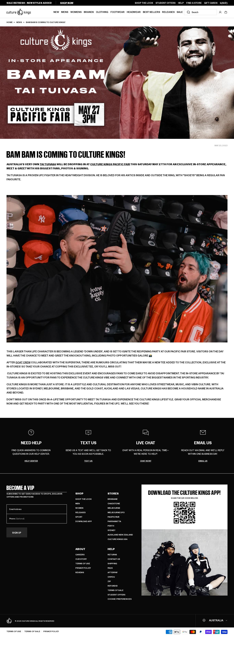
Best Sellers (151, 11)
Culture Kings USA (117, 539)
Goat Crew (22, 362)
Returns (112, 554)
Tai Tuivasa (48, 164)
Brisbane (113, 499)
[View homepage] (19, 11)
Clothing (102, 11)
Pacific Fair (113, 516)
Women (79, 507)
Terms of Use (82, 563)
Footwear (117, 11)
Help (111, 549)
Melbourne (114, 507)
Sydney (111, 530)
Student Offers (116, 594)
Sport (78, 516)
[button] (225, 12)
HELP (181, 3)
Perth (111, 525)
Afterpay (113, 572)
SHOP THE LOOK (144, 3)
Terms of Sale (115, 590)
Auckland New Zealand (120, 534)
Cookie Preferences (120, 599)
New (56, 11)
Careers (80, 554)
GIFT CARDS (211, 3)
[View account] (220, 12)
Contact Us (114, 559)
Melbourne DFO (116, 512)
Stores (113, 493)
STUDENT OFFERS (166, 3)
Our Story (81, 559)
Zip (109, 581)
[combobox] (200, 12)
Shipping (112, 563)
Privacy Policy (83, 567)
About (80, 549)
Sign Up (16, 532)
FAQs (110, 567)
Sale (180, 11)
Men (77, 503)
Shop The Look (83, 499)
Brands (89, 11)
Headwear (134, 11)
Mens (64, 11)
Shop (79, 493)
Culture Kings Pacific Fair (110, 164)
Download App (83, 521)
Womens (76, 11)
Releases (168, 11)
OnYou (111, 576)
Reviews (79, 572)
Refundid (113, 585)
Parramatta (114, 521)
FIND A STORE (194, 3)
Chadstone (114, 503)
